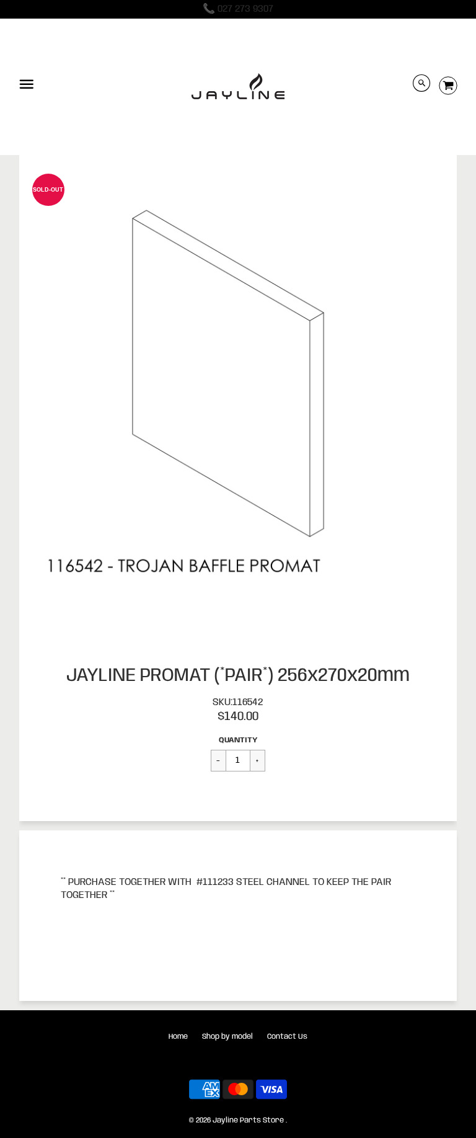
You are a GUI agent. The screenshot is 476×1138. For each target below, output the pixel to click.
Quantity (238, 740)
